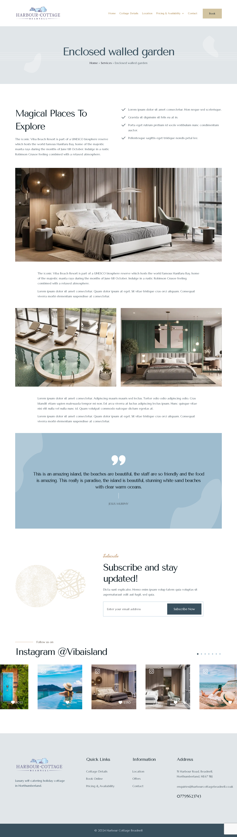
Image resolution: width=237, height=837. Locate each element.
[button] (197, 654)
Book (212, 13)
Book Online (94, 778)
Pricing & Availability (168, 13)
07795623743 (189, 796)
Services (106, 63)
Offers (136, 778)
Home (112, 13)
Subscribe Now (184, 609)
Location (147, 13)
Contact (192, 13)
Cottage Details (128, 13)
